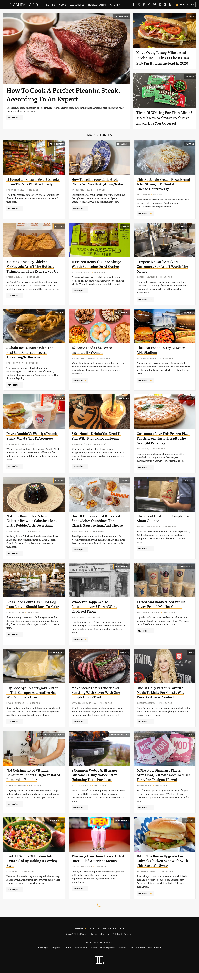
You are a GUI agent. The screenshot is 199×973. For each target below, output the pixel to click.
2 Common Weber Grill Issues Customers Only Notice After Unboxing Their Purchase (94, 775)
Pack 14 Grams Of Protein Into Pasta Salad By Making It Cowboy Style (32, 861)
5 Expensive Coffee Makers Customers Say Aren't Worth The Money (162, 266)
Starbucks (123, 398)
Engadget (43, 947)
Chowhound (80, 947)
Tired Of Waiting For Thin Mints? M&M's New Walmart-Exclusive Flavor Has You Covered (164, 117)
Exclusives (77, 4)
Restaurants (97, 4)
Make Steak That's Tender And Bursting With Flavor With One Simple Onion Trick (96, 692)
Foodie (93, 947)
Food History (57, 144)
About (78, 928)
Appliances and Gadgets (51, 735)
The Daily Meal (137, 947)
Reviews (190, 76)
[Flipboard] (144, 5)
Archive (93, 928)
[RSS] (170, 5)
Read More (13, 117)
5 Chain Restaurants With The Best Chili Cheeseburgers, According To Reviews (29, 352)
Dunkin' (125, 480)
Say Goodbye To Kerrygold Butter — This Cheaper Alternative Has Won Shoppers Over (32, 692)
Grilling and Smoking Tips (115, 735)
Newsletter (186, 4)
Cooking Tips (121, 16)
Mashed (122, 947)
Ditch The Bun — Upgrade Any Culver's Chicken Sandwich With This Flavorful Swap (162, 861)
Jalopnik (55, 947)
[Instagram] (159, 5)
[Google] (165, 5)
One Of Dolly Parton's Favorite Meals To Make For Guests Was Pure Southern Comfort (160, 692)
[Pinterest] (149, 5)
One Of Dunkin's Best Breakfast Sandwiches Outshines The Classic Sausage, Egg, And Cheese (97, 521)
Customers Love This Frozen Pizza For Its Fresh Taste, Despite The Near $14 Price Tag (163, 438)
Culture (190, 144)
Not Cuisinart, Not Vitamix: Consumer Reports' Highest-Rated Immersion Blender (33, 775)
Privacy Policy (114, 928)
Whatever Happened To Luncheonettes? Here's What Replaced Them (94, 607)
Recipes (50, 4)
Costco (125, 226)
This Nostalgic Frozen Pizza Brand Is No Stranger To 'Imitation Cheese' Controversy (163, 184)
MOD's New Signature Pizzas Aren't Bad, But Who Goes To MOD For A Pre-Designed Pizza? (163, 775)
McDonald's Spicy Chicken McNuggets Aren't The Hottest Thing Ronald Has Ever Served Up (32, 266)
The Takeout (154, 947)
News (62, 4)
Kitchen (115, 4)
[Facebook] (133, 5)
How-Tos (124, 652)
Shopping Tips (186, 398)
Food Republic (107, 947)
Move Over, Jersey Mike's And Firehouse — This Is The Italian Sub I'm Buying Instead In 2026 (162, 57)
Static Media (80, 934)
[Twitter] (138, 5)
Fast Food (59, 312)
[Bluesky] (154, 5)
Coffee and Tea (186, 226)
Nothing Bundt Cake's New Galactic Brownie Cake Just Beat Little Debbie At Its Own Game (31, 521)
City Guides (188, 312)
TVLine (67, 947)
